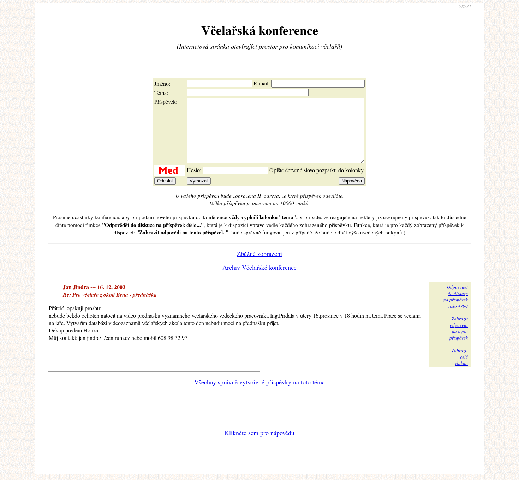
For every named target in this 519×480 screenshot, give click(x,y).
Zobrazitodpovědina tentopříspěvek (458, 328)
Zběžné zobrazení (259, 253)
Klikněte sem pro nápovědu (259, 432)
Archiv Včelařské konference (259, 267)
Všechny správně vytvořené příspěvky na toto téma (259, 382)
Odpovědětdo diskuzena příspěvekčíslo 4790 (455, 296)
